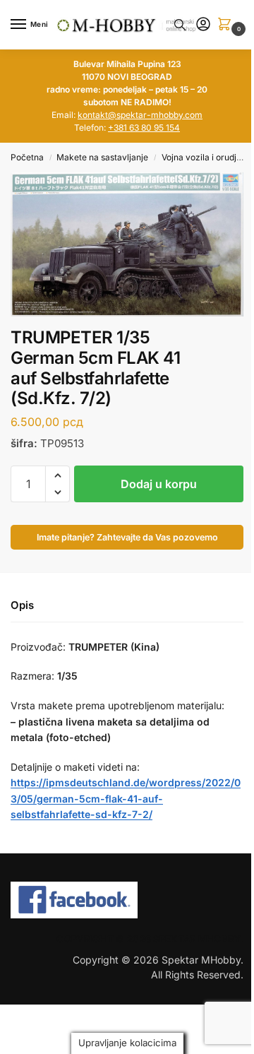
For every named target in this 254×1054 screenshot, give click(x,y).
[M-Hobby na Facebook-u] (127, 900)
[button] (227, 25)
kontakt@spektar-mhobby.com (140, 114)
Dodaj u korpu (159, 484)
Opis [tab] (22, 605)
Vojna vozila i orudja (201, 157)
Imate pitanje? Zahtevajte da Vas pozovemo (127, 537)
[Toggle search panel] (180, 24)
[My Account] (203, 25)
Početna (27, 157)
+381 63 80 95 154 (144, 127)
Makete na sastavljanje (102, 157)
